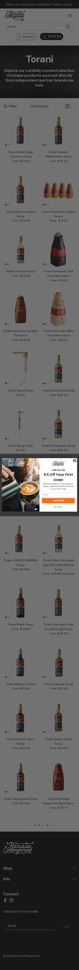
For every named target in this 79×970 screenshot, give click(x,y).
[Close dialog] (74, 460)
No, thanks (58, 507)
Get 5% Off (58, 500)
